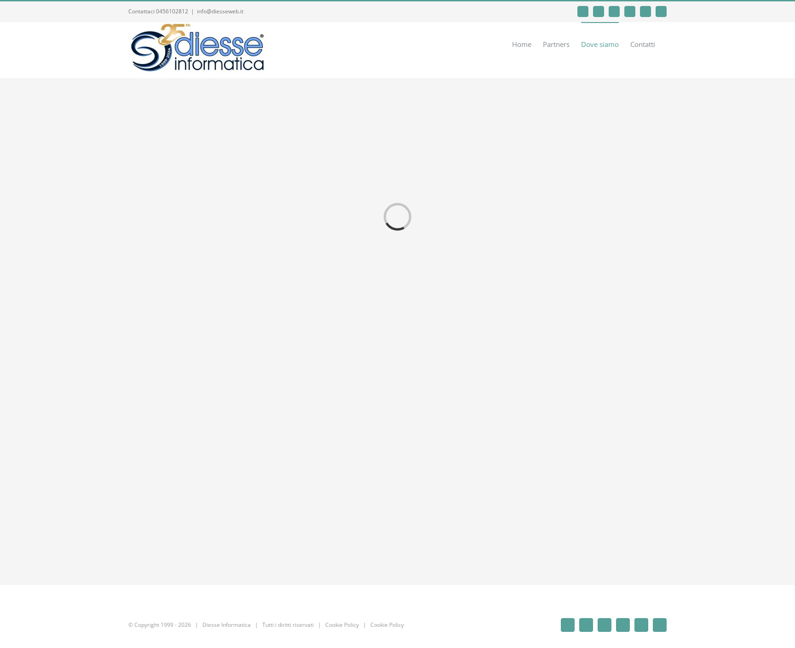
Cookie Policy (342, 625)
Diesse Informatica (226, 625)
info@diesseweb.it (220, 11)
